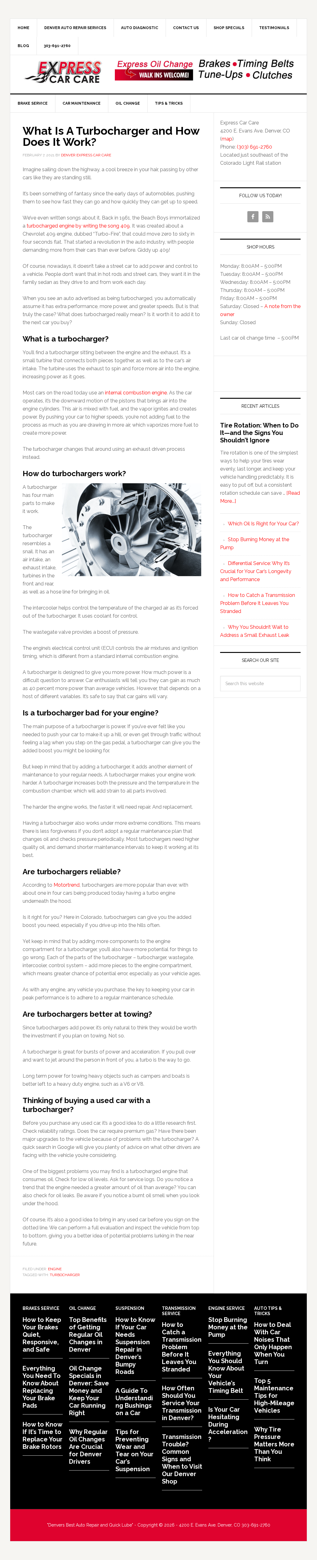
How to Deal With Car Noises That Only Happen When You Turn (273, 1343)
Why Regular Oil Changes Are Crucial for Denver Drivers (88, 1446)
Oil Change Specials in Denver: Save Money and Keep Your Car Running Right (89, 1391)
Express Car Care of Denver (63, 72)
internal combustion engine (136, 393)
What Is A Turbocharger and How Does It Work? (111, 136)
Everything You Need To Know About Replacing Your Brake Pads (42, 1387)
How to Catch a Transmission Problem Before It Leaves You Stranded (257, 603)
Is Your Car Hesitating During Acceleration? (228, 1424)
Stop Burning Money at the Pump (228, 1327)
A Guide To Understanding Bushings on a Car (134, 1402)
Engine (55, 1269)
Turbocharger (65, 1275)
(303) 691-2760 (254, 147)
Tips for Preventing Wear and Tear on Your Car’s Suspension (134, 1450)
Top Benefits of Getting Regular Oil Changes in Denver (88, 1334)
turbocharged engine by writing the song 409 (78, 226)
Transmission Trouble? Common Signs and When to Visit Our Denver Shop (182, 1459)
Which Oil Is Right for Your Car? (263, 524)
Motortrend (67, 885)
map (227, 139)
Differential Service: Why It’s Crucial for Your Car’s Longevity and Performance (255, 571)
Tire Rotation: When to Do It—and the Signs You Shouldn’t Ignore (259, 433)
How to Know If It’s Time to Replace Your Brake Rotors (43, 1435)
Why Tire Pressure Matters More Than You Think (274, 1444)
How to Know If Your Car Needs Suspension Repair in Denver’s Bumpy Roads (135, 1345)
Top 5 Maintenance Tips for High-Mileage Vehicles (274, 1395)
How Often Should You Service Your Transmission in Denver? (182, 1403)
